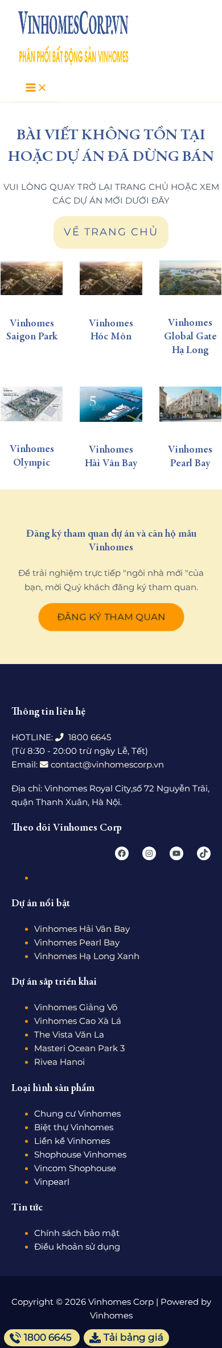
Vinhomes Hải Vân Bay (82, 929)
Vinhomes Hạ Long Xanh (86, 956)
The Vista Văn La (69, 1035)
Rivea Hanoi (59, 1062)
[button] (111, 617)
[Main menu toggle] (36, 88)
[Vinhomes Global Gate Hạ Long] (190, 277)
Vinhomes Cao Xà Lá (77, 1021)
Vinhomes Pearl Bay (77, 943)
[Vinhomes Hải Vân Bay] (111, 404)
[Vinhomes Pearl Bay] (190, 404)
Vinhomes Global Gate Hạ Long (190, 336)
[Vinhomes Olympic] (32, 404)
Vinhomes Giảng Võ (75, 1007)
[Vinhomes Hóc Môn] (111, 277)
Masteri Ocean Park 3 (79, 1048)
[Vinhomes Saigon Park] (32, 277)
